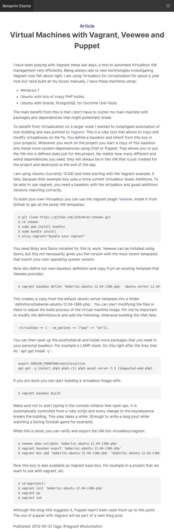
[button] (168, 6)
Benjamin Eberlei (17, 6)
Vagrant (77, 132)
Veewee (125, 199)
